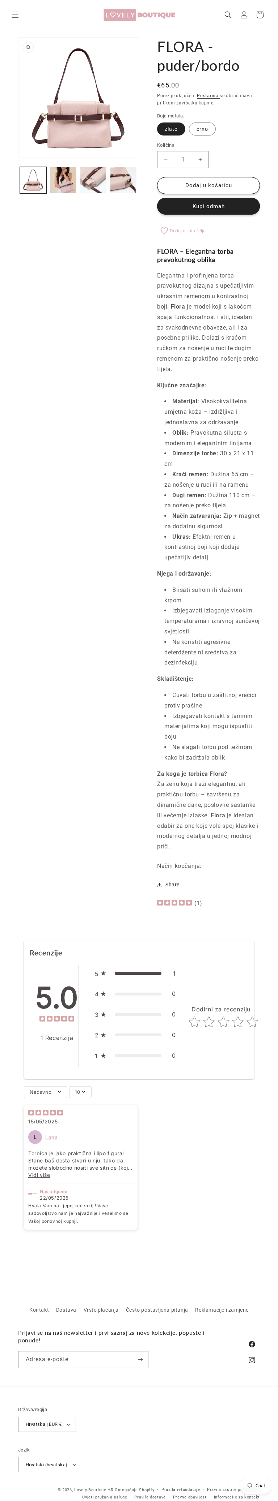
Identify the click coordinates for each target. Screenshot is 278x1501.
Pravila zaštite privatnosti (233, 1489)
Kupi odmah (209, 206)
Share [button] (172, 884)
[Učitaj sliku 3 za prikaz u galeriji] (93, 180)
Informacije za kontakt (237, 1497)
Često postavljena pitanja (157, 1310)
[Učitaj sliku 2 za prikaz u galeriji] (63, 180)
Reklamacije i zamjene (222, 1310)
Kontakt (39, 1310)
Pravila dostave (150, 1497)
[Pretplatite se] (140, 1359)
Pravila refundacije (180, 1489)
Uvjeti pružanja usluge (104, 1497)
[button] (15, 15)
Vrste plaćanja (101, 1310)
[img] (174, 903)
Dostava (66, 1310)
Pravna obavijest (190, 1497)
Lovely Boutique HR (94, 1490)
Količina (165, 145)
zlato (171, 129)
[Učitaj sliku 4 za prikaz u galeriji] (123, 180)
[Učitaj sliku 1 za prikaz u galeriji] (33, 180)
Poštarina (208, 95)
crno (202, 129)
